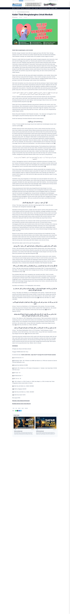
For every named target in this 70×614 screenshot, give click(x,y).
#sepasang (26, 408)
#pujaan (23, 408)
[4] (54, 143)
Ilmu (14, 8)
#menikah (19, 408)
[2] (13, 360)
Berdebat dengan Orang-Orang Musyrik (21, 403)
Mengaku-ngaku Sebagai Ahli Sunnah (21, 400)
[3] (13, 365)
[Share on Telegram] (21, 410)
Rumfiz (49, 8)
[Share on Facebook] (19, 410)
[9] (13, 386)
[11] (15, 324)
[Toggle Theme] (57, 0)
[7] (13, 378)
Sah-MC (33, 8)
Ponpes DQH (36, 8)
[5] (13, 372)
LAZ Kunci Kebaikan (28, 8)
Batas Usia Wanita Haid (18, 431)
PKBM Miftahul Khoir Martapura (43, 8)
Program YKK (22, 8)
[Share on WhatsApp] (16, 410)
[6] (13, 375)
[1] (12, 357)
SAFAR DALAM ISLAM (40, 431)
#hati (16, 408)
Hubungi (56, 8)
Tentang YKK (18, 8)
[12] (26, 333)
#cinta (13, 408)
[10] (13, 389)
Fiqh (15, 429)
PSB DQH (52, 8)
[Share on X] (17, 410)
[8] (24, 271)
